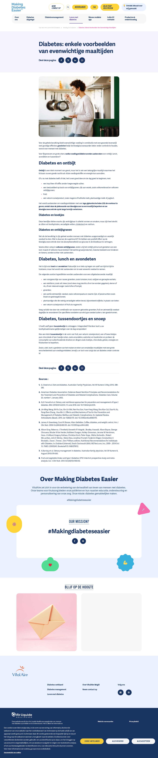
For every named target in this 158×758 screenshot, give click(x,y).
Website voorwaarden (105, 721)
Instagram (129, 692)
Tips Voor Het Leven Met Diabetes (49, 28)
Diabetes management (56, 689)
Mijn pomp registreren (108, 7)
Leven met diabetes (55, 694)
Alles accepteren (143, 741)
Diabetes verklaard (55, 685)
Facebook (121, 692)
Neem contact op (56, 7)
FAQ (94, 7)
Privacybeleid (134, 721)
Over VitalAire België (90, 685)
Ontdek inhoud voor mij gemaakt (134, 7)
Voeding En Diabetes (69, 28)
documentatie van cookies (12, 752)
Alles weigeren (117, 741)
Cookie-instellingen (91, 741)
